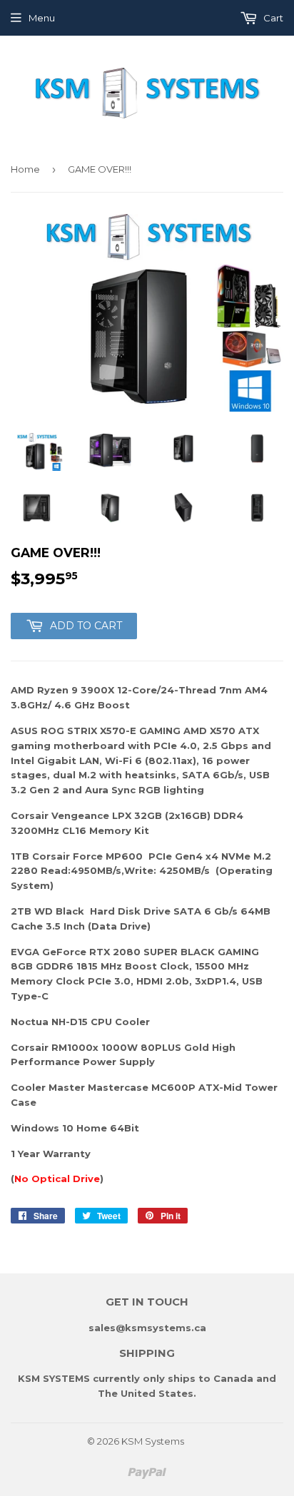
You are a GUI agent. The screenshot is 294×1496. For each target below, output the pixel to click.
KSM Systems (152, 1441)
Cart (272, 18)
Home (25, 169)
